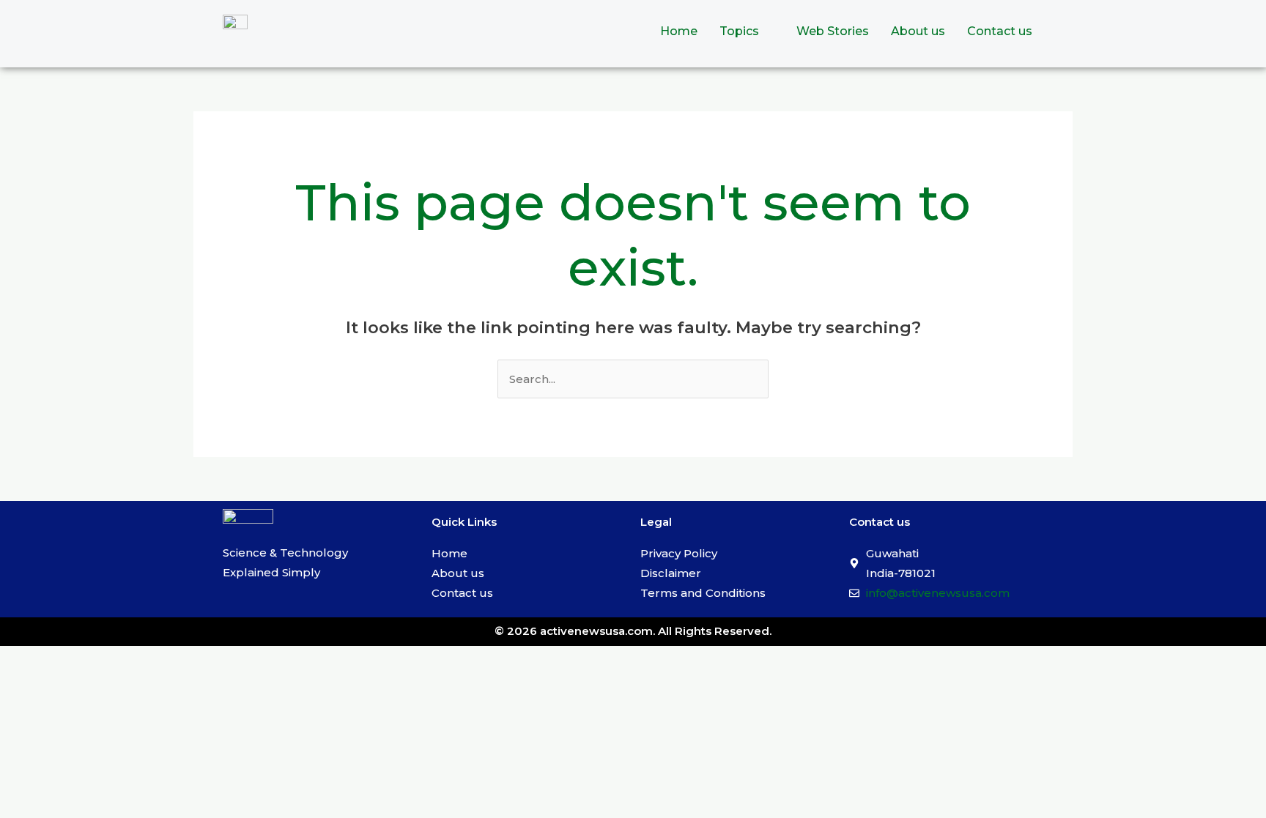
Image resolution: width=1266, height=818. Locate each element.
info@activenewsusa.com (938, 593)
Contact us (999, 31)
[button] (746, 31)
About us (918, 31)
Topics (739, 31)
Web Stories (832, 31)
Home (678, 31)
